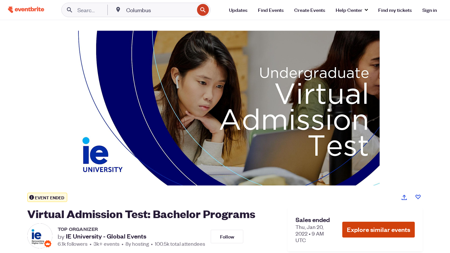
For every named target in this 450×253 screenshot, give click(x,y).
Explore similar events (378, 229)
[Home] (26, 9)
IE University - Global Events (106, 236)
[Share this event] (404, 197)
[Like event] (418, 197)
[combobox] (159, 9)
